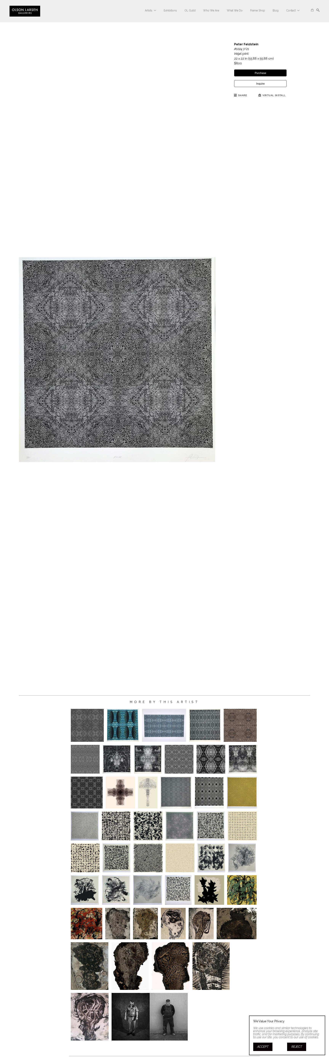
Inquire (260, 83)
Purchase (260, 72)
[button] (150, 10)
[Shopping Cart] (312, 10)
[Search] (317, 10)
